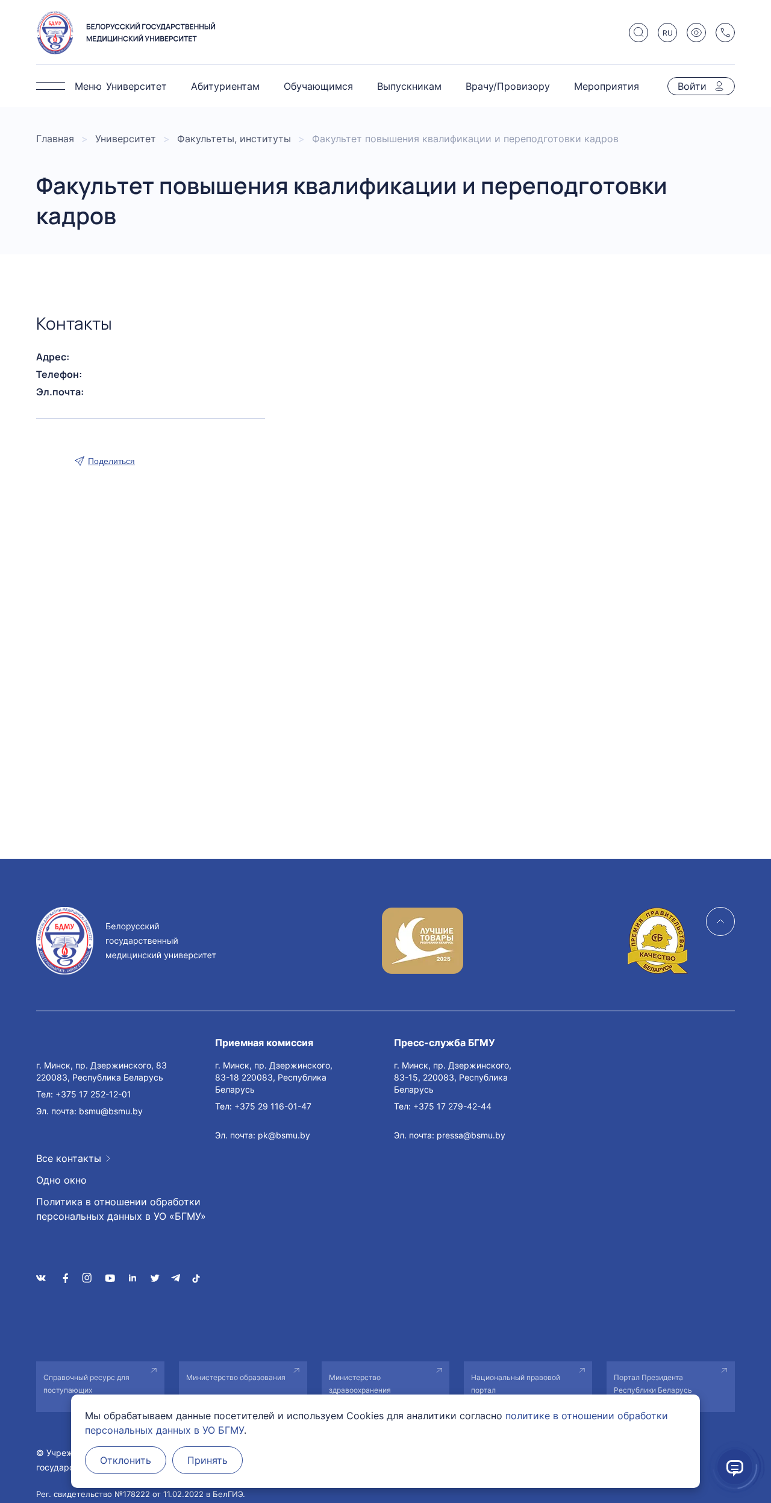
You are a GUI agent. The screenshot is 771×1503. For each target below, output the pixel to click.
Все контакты (68, 1158)
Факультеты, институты (234, 139)
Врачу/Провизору (508, 86)
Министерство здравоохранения (360, 1384)
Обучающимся (318, 86)
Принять (207, 1460)
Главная (55, 139)
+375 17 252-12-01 (93, 1094)
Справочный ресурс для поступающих (86, 1384)
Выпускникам (409, 86)
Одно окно (61, 1180)
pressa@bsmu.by (471, 1135)
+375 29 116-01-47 (272, 1106)
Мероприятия (606, 86)
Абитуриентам (225, 86)
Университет (136, 86)
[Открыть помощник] (735, 1467)
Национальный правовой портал (515, 1384)
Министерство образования (236, 1377)
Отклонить (125, 1460)
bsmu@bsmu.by (111, 1111)
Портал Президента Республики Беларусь (653, 1384)
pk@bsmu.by (284, 1135)
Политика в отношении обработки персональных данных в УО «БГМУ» (121, 1209)
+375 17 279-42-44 (452, 1106)
